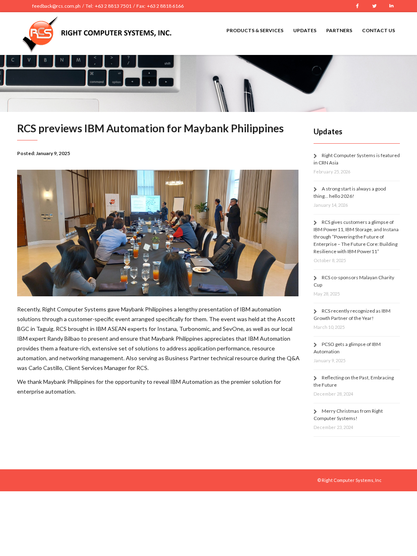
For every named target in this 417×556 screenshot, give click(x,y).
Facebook (357, 6)
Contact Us (378, 30)
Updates (304, 30)
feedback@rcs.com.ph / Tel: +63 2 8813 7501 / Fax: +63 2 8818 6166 (108, 6)
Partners (339, 30)
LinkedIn (391, 6)
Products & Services (254, 30)
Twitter (374, 6)
